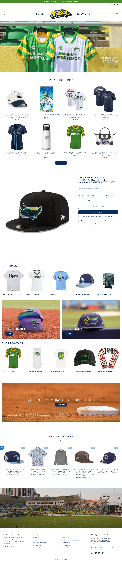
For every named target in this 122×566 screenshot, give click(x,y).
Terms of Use (66, 542)
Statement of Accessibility (70, 540)
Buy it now (98, 212)
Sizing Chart (37, 545)
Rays (40, 14)
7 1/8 (92, 195)
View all (61, 163)
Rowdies (84, 14)
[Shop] (31, 319)
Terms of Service (38, 548)
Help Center (66, 535)
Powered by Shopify (61, 559)
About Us (36, 537)
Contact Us (65, 537)
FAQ (34, 540)
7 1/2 (112, 195)
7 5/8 (81, 200)
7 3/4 (88, 200)
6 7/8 (81, 195)
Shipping (81, 188)
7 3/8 (105, 195)
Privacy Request (67, 548)
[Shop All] (61, 402)
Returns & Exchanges (40, 542)
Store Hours (37, 535)
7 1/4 (98, 195)
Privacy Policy (66, 545)
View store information (88, 225)
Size (80, 192)
